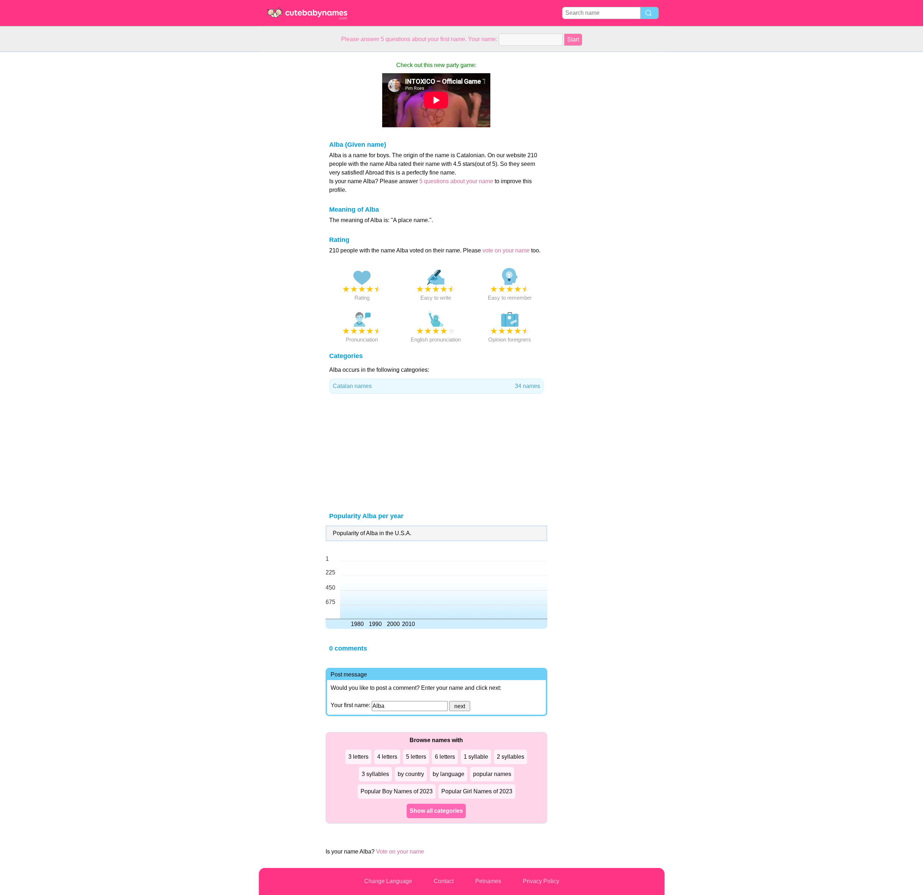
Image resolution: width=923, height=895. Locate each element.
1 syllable (476, 757)
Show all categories (436, 811)
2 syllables (510, 757)
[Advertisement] (288, 160)
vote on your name (506, 250)
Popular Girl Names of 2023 (476, 791)
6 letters (445, 757)
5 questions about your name (456, 181)
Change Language (388, 881)
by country (411, 774)
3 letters (358, 757)
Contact (444, 881)
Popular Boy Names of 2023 (397, 791)
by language (448, 774)
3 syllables (375, 774)
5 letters (416, 757)
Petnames (488, 881)
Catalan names (436, 386)
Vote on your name (400, 851)
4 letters (387, 757)
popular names (492, 774)
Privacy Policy (541, 881)
